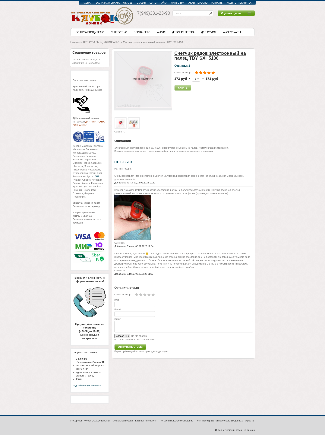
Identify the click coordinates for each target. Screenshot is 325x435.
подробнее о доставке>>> (87, 385)
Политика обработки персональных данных (219, 420)
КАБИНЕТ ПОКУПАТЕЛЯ (240, 3)
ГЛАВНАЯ (87, 3)
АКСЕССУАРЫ (232, 32)
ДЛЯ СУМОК (208, 32)
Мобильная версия (122, 420)
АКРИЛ (161, 32)
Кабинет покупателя (146, 420)
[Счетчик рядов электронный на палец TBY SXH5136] (120, 123)
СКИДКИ (141, 3)
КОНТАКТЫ (217, 3)
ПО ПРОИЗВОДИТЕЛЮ (89, 32)
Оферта (249, 420)
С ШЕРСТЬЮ (119, 32)
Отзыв (117, 319)
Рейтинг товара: (122, 168)
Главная (75, 42)
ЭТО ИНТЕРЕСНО (197, 3)
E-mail (117, 309)
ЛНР (97, 176)
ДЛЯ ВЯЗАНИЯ (111, 42)
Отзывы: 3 (182, 65)
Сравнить (119, 131)
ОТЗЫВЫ (128, 3)
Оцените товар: (182, 72)
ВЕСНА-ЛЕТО (142, 32)
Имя (116, 300)
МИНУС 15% (178, 3)
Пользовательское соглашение (176, 420)
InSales (251, 430)
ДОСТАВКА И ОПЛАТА (108, 3)
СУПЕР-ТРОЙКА (158, 3)
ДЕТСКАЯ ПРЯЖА (183, 32)
